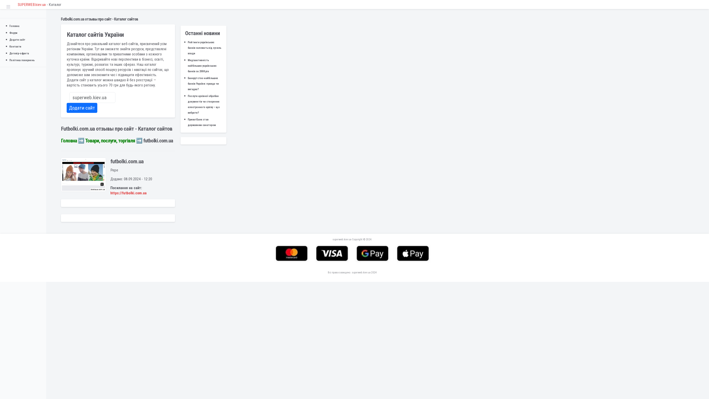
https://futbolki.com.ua (128, 193)
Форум (13, 32)
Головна (14, 26)
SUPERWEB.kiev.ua (31, 4)
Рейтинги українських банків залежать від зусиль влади (204, 48)
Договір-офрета (19, 53)
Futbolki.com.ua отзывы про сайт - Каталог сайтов (99, 19)
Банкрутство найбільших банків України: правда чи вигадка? (203, 84)
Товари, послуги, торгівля (110, 141)
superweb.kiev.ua (342, 239)
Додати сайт (17, 39)
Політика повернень (22, 60)
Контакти (15, 46)
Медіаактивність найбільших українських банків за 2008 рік (202, 66)
